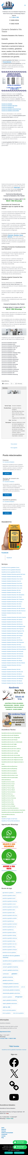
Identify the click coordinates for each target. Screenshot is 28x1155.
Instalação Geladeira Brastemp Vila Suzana (12, 601)
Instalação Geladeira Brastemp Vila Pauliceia (12, 653)
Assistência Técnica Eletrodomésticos (11, 820)
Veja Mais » (7, 473)
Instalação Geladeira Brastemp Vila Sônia (11, 603)
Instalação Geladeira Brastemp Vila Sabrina (12, 619)
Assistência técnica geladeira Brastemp (11, 569)
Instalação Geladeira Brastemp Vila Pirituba (12, 640)
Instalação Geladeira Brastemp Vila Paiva (11, 658)
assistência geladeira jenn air (9, 926)
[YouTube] (14, 1102)
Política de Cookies (19, 1152)
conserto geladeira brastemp (10, 967)
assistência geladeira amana (9, 895)
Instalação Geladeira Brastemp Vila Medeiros (12, 678)
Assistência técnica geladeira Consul (10, 567)
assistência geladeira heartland (10, 924)
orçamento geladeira (7, 997)
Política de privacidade (7, 1132)
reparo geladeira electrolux (10, 1003)
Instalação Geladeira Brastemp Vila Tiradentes (13, 599)
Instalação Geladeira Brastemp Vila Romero (12, 621)
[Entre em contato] (14, 719)
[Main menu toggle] (25, 5)
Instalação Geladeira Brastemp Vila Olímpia (12, 660)
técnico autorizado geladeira (9, 1010)
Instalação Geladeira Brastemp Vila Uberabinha (13, 594)
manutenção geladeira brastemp (11, 990)
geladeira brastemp (8, 977)
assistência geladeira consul (9, 904)
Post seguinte (14, 447)
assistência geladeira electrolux (10, 915)
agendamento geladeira (8, 892)
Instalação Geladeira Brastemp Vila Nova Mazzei (13, 662)
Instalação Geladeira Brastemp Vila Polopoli (12, 635)
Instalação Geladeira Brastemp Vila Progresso (13, 628)
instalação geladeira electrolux (11, 987)
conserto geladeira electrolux (10, 970)
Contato (3, 1136)
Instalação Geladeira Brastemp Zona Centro (12, 578)
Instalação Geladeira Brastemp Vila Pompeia (12, 633)
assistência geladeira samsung (10, 938)
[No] (26, 1149)
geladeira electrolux (8, 980)
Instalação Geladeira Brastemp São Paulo (12, 576)
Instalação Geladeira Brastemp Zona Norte (12, 583)
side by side (6, 1007)
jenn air (23, 986)
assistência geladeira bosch (9, 898)
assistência (18, 892)
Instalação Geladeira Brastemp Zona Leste (12, 588)
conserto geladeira (7, 964)
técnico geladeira (7, 1013)
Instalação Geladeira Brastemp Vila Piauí (11, 644)
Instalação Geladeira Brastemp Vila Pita (11, 637)
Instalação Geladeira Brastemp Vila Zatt (11, 590)
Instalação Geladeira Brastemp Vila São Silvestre (13, 608)
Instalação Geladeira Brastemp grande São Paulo (13, 574)
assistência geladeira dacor (9, 909)
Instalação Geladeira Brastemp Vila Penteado (12, 651)
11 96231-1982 (15, 17)
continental (6, 973)
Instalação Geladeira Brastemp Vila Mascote (12, 683)
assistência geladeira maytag (9, 935)
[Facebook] (14, 1067)
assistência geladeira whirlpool (10, 949)
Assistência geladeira (9, 500)
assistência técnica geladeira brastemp (11, 956)
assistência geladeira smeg (9, 941)
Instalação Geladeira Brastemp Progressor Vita (13, 631)
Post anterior (14, 444)
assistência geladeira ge (8, 921)
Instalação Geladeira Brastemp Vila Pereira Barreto (14, 649)
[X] (14, 1079)
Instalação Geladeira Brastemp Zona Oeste (12, 585)
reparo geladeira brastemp (10, 1000)
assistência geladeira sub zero (10, 943)
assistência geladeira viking (9, 946)
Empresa (5, 460)
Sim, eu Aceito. (8, 1152)
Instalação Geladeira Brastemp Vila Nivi (11, 669)
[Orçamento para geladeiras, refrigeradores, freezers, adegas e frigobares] (14, 693)
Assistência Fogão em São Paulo (9, 818)
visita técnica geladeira (18, 1013)
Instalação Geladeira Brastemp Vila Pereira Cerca (13, 647)
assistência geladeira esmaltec (10, 918)
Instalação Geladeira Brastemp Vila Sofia (11, 606)
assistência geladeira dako (9, 912)
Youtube (16, 1046)
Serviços (3, 1131)
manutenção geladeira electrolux (11, 993)
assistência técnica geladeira (9, 952)
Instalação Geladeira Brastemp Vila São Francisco (14, 610)
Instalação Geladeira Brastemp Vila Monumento (13, 676)
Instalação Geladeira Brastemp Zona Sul (11, 581)
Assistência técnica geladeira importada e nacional (14, 1049)
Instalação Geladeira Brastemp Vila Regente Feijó (13, 626)
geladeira (14, 973)
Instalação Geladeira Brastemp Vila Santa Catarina (14, 617)
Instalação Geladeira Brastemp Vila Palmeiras (12, 656)
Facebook (5, 553)
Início (2, 1127)
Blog (2, 1137)
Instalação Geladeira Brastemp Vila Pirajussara (13, 642)
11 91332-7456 (3, 1038)
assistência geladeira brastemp (10, 901)
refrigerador (19, 997)
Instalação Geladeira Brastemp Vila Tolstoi (12, 597)
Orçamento (4, 1134)
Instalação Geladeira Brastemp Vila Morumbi (12, 671)
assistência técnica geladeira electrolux (13, 961)
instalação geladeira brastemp (11, 983)
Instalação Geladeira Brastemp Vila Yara (11, 592)
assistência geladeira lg (8, 929)
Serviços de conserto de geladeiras (11, 479)
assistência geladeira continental (10, 906)
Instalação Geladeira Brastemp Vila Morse (12, 674)
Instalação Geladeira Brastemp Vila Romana (12, 624)
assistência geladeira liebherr (9, 932)
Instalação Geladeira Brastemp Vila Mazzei (12, 680)
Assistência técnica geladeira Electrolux (11, 572)
